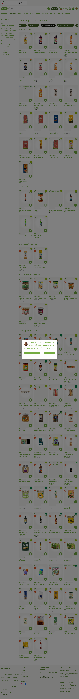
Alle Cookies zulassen (49, 352)
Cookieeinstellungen (39, 355)
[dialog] (39, 349)
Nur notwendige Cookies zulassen (32, 352)
